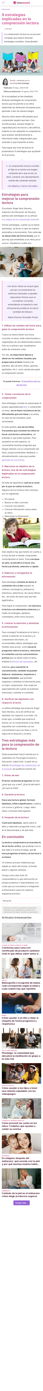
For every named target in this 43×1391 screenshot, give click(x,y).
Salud (4, 980)
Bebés (4, 1015)
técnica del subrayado (22, 661)
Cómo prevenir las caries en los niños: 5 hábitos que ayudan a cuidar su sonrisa (19, 1126)
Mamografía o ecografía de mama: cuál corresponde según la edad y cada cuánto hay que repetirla (21, 985)
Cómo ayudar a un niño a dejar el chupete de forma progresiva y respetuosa (20, 1021)
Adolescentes (8, 1085)
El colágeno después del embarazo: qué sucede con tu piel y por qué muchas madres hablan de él (21, 1161)
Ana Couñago (23, 83)
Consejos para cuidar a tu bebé (15, 945)
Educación (6, 9)
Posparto (6, 1156)
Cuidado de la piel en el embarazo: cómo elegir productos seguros (21, 1195)
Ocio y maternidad (9, 1050)
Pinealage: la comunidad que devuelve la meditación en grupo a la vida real (21, 1056)
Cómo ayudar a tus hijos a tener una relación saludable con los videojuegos (19, 1091)
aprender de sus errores (13, 460)
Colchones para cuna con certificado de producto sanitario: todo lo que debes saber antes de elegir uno (21, 950)
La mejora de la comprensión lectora (20, 219)
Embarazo (6, 1191)
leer (25, 407)
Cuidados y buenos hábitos (13, 1121)
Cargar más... (21, 1203)
